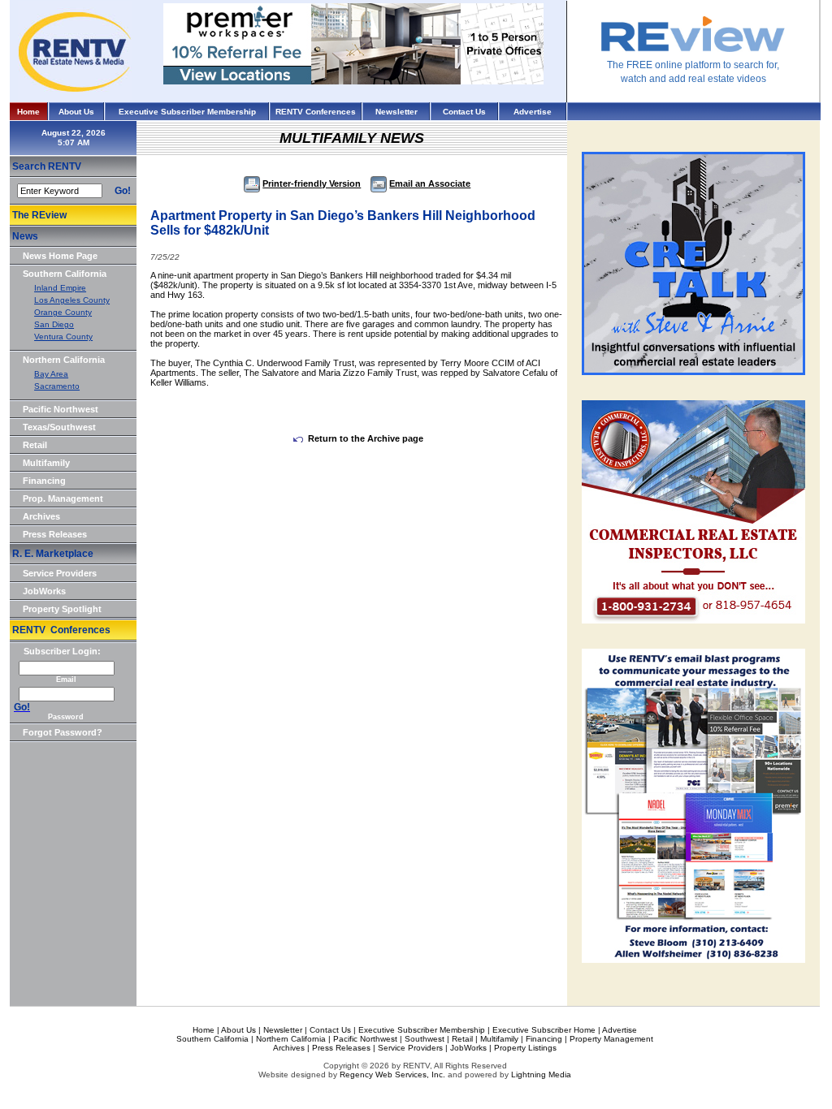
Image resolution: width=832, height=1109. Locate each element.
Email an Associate (429, 183)
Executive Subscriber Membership (187, 111)
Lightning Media (541, 1074)
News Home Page (60, 256)
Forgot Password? (62, 732)
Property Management (611, 1038)
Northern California (64, 360)
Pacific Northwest (60, 409)
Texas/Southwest (59, 427)
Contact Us (464, 111)
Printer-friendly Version (311, 183)
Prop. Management (63, 498)
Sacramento (57, 386)
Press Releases (55, 534)
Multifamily (46, 463)
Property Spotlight (62, 609)
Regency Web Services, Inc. (392, 1074)
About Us (76, 111)
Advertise (533, 111)
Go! (123, 190)
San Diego (54, 324)
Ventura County (63, 336)
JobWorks (44, 591)
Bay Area (51, 373)
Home (28, 111)
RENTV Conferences (315, 111)
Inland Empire (60, 287)
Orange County (63, 312)
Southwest (424, 1038)
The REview (39, 215)
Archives (41, 516)
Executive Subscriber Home (544, 1029)
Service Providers (60, 573)
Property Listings (525, 1047)
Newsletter (396, 111)
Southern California (64, 273)
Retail (35, 445)
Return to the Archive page (365, 438)
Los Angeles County (72, 300)
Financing (44, 480)
